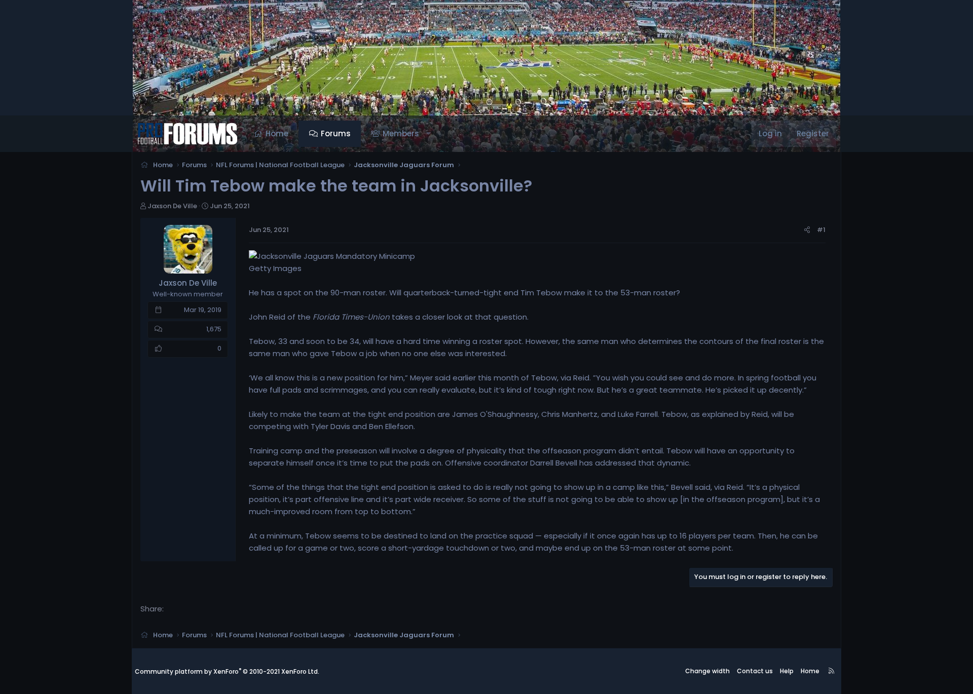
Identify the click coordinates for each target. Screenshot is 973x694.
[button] (428, 134)
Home (277, 133)
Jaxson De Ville (172, 206)
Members (401, 133)
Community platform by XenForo (227, 671)
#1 (821, 230)
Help (787, 671)
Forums (336, 133)
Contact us (755, 671)
